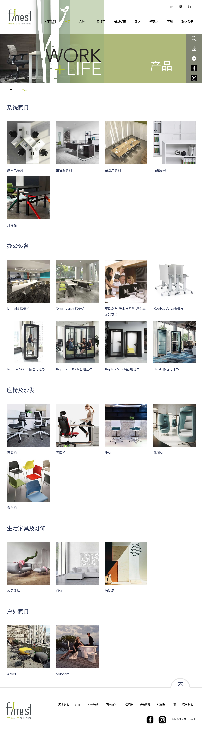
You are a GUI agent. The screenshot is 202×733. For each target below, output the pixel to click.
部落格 (153, 22)
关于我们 (50, 22)
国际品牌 (111, 704)
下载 (170, 22)
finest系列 (93, 704)
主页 (9, 90)
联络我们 (187, 704)
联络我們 (187, 22)
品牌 (82, 22)
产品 (67, 22)
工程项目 (100, 22)
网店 (138, 22)
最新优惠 (120, 22)
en (172, 7)
